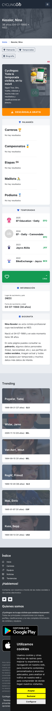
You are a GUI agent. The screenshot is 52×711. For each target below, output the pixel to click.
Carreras (10, 566)
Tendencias (12, 578)
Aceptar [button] (31, 691)
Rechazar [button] (31, 696)
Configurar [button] (31, 701)
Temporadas (28, 50)
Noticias (10, 574)
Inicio (4, 42)
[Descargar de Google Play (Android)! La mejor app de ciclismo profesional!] (20, 630)
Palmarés (10, 50)
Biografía (9, 56)
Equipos (10, 570)
